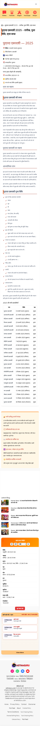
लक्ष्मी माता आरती (19, 423)
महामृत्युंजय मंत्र (7, 433)
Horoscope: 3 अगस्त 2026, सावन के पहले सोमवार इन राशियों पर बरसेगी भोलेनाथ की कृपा (24, 524)
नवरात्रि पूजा (9, 456)
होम (2, 25)
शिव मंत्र (27, 433)
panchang (22, 678)
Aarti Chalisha (10, 676)
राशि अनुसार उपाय (7, 463)
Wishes (23, 681)
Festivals (10, 678)
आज (16, 544)
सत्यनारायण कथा (17, 456)
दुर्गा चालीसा (20, 443)
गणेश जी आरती (27, 423)
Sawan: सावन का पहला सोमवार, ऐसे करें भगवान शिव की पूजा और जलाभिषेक (25, 531)
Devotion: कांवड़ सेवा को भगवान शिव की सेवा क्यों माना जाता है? (23, 509)
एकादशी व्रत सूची (18, 453)
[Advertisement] (20, 482)
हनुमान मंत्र (21, 433)
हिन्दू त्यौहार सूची (29, 463)
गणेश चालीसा (27, 443)
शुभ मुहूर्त (15, 463)
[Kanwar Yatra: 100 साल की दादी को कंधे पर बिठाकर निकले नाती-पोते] (5, 503)
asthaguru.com (11, 688)
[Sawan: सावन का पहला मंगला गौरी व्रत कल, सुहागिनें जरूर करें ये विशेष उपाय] (5, 518)
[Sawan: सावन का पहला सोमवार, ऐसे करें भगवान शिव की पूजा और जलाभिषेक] (5, 532)
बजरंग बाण (17, 446)
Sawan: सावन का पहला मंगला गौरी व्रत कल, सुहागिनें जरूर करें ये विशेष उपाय (24, 516)
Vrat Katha (16, 681)
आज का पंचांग (21, 463)
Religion (30, 678)
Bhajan (17, 676)
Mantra (16, 678)
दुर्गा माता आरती (10, 423)
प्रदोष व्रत (25, 453)
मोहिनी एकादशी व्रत (8, 453)
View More (20, 652)
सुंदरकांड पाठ (11, 446)
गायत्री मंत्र (15, 433)
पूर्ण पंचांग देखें (20, 608)
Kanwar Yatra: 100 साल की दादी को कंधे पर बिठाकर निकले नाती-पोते (24, 501)
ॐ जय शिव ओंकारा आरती (9, 420)
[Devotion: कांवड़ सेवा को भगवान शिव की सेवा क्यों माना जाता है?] (5, 510)
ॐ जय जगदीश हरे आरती (22, 420)
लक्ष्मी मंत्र (5, 436)
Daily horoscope (26, 676)
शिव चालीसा (14, 443)
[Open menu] (36, 4)
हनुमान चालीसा (7, 443)
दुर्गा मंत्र (11, 436)
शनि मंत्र (33, 433)
